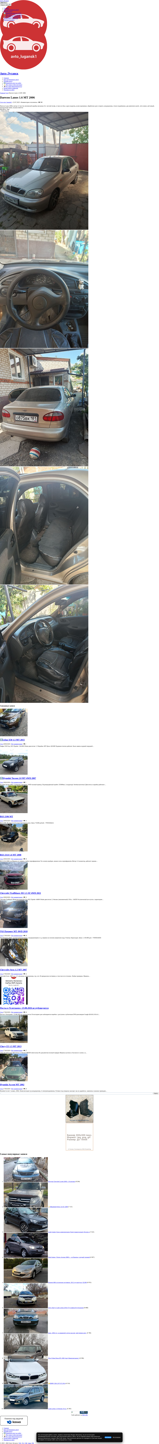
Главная (6, 8)
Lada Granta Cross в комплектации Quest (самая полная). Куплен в (69, 1232)
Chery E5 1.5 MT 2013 (10, 1046)
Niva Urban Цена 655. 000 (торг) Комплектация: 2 (63, 1358)
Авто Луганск (4, 1)
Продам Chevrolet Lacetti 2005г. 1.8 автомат (61, 1181)
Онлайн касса (8, 11)
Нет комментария (16, 744)
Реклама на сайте (9, 20)
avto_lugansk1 (7, 102)
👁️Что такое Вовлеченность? (13, 17)
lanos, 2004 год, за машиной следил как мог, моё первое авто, (67, 1333)
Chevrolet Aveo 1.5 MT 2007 (13, 970)
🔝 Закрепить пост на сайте (12, 13)
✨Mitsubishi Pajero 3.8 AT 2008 (58, 1207)
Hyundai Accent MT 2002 (12, 1084)
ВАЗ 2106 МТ (6, 816)
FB (33, 1443)
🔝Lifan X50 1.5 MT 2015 (12, 740)
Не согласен (116, 1437)
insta (29, 1443)
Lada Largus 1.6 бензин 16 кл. (57, 1408)
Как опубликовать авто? (11, 10)
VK (20, 1443)
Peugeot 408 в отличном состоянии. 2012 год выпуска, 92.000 (67, 1282)
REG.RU (85, 1415)
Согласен (108, 1437)
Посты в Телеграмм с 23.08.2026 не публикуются (24, 1008)
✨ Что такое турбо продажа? (13, 15)
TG (23, 1443)
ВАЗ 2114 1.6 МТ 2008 (10, 855)
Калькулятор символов (11, 18)
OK (26, 1443)
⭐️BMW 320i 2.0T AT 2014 (56, 1383)
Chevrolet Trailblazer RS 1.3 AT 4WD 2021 (20, 893)
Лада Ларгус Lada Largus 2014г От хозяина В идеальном (66, 1307)
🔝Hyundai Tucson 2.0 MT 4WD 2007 (18, 778)
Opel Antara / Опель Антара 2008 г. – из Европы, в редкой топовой (69, 1257)
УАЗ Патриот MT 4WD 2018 (14, 931)
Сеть (6, 93)
